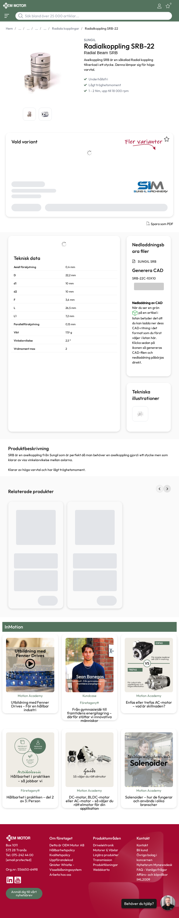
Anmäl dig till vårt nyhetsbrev (24, 893)
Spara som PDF (162, 224)
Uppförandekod (61, 860)
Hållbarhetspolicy (62, 850)
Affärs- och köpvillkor (152, 874)
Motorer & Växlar (105, 850)
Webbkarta (101, 870)
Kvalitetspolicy (59, 855)
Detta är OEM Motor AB (66, 845)
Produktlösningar (105, 865)
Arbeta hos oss (60, 874)
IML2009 (143, 879)
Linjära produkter (106, 855)
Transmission (102, 860)
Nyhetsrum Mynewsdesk (154, 865)
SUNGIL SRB (147, 261)
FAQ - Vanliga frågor (152, 870)
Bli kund (142, 850)
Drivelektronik (103, 845)
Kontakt (142, 845)
